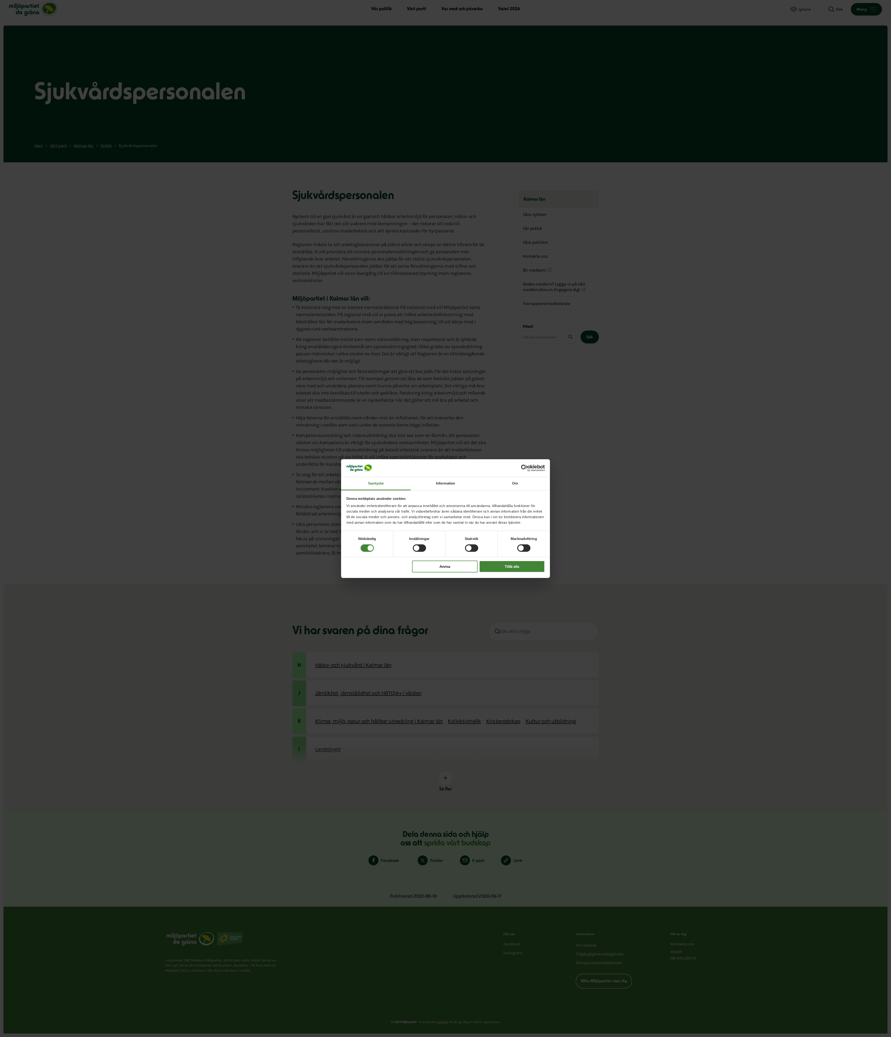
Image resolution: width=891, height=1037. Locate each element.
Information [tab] (445, 483)
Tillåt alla (512, 566)
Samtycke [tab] (376, 483)
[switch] (419, 548)
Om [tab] (515, 483)
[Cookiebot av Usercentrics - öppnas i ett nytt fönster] (524, 468)
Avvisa (444, 566)
